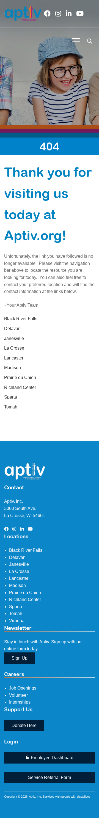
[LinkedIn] (69, 13)
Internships (20, 702)
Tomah (10, 407)
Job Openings (22, 688)
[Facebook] (47, 13)
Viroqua (16, 620)
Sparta (10, 397)
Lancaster (13, 358)
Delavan (12, 328)
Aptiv (32, 796)
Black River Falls (20, 318)
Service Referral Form (49, 777)
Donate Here (24, 725)
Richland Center (20, 387)
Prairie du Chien (20, 377)
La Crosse (14, 348)
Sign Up (20, 658)
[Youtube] (80, 13)
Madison (12, 367)
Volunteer (18, 695)
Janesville (14, 338)
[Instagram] (58, 13)
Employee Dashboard (51, 757)
